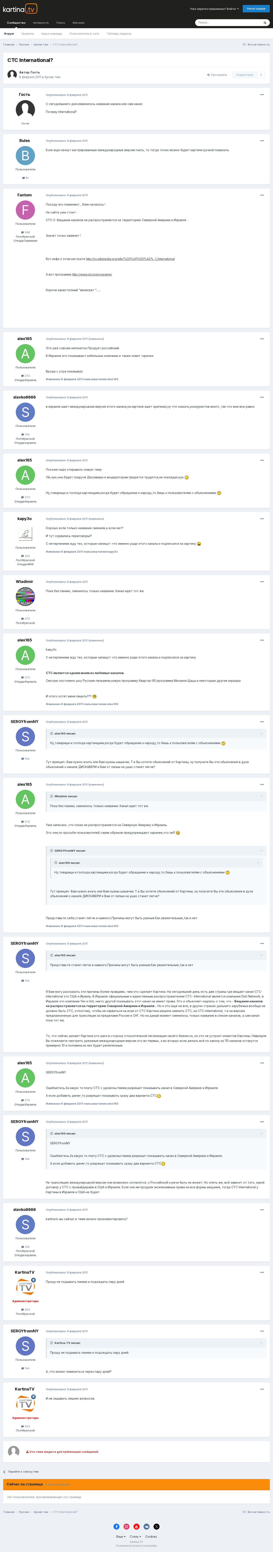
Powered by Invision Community (136, 1545)
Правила (28, 33)
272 (27, 375)
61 (27, 178)
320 (27, 556)
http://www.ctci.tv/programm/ (92, 274)
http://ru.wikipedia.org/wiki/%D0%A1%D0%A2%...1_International (130, 259)
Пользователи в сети (84, 33)
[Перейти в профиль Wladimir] (25, 596)
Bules (24, 140)
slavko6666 (24, 397)
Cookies (151, 1536)
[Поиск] (265, 22)
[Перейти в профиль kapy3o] (25, 533)
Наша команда (51, 33)
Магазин (78, 22)
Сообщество (16, 22)
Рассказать (218, 74)
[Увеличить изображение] (186, 477)
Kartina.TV (136, 1541)
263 (27, 1309)
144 (26, 758)
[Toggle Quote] (52, 733)
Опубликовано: (67, 94)
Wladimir (24, 581)
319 (26, 434)
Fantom (24, 195)
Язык (120, 1536)
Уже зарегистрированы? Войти (213, 8)
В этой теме (247, 22)
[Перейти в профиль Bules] (25, 155)
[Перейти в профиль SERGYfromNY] (25, 736)
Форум (9, 33)
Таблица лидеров (119, 33)
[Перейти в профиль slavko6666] (25, 412)
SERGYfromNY (25, 721)
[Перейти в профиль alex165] (25, 353)
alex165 (24, 338)
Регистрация (256, 8)
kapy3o (24, 518)
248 (27, 232)
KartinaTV (24, 1272)
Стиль (134, 1536)
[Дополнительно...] (262, 94)
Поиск (61, 22)
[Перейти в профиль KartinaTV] (25, 1287)
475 (27, 618)
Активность (41, 22)
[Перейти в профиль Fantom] (25, 210)
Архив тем (52, 77)
